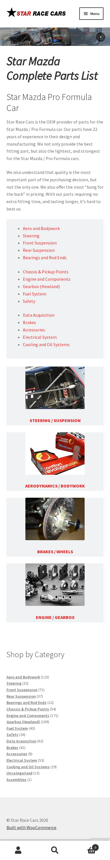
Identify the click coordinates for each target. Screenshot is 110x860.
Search (55, 850)
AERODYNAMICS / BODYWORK (55, 486)
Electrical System (40, 337)
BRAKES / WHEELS (55, 551)
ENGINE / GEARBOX (55, 617)
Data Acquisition (38, 315)
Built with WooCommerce (31, 827)
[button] (100, 37)
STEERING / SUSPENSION (55, 420)
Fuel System (34, 294)
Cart (84, 845)
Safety (29, 301)
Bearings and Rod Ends (45, 257)
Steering (31, 236)
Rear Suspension (39, 250)
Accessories (34, 330)
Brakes (29, 322)
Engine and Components (47, 279)
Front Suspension (40, 243)
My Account (18, 850)
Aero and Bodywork (41, 228)
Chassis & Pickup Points (46, 271)
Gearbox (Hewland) (41, 286)
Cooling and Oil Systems (46, 344)
